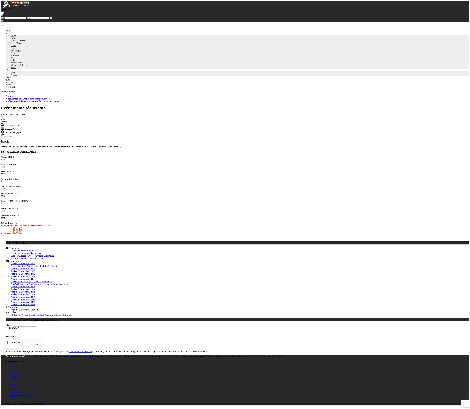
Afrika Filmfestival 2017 (23, 297)
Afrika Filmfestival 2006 (23, 263)
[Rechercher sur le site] (2, 12)
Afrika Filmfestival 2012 (23, 286)
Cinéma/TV (14, 36)
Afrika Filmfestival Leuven (24, 309)
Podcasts (14, 75)
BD (12, 58)
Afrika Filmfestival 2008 (23, 271)
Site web (9, 136)
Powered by (7, 233)
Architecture (15, 55)
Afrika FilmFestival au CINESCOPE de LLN (31, 281)
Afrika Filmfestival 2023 (23, 302)
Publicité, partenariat (21, 397)
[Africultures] (15, 10)
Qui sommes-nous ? (15, 356)
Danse (13, 48)
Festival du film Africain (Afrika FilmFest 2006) (34, 266)
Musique (13, 38)
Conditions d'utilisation (80, 351)
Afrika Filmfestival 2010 (23, 276)
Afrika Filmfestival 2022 (23, 299)
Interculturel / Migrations (20, 65)
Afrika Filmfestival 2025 (23, 304)
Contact (14, 399)
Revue (8, 80)
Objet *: (9, 325)
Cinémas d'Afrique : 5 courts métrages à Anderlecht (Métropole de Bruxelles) (43, 315)
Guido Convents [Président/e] (25, 250)
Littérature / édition (18, 40)
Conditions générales (21, 394)
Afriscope (9, 82)
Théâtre (13, 45)
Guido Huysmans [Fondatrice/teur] (27, 258)
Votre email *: (12, 327)
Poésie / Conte (16, 43)
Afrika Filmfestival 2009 (23, 273)
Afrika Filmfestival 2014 (23, 291)
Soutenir (10, 96)
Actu (7, 33)
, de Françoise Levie (39, 284)
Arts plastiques (16, 50)
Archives (48, 404)
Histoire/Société (16, 62)
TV (7, 70)
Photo (13, 53)
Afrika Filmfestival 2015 (23, 294)
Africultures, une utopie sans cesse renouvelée (28, 98)
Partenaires (16, 392)
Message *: (11, 336)
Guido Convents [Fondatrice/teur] (27, 253)
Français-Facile (11, 87)
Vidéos (13, 72)
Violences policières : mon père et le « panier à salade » (32, 101)
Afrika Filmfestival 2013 (23, 289)
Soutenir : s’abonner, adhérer (24, 389)
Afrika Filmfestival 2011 (23, 279)
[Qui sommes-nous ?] (2, 20)
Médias (13, 67)
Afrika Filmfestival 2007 (23, 268)
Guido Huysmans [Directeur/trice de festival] (33, 255)
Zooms (8, 77)
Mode (13, 60)
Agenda (8, 84)
